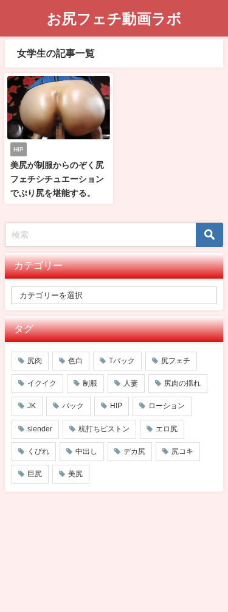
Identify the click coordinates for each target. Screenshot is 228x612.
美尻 (75, 474)
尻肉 (34, 360)
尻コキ (182, 451)
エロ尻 (167, 429)
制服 (90, 383)
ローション (166, 405)
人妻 (130, 383)
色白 (75, 360)
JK (31, 405)
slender (39, 429)
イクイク (42, 383)
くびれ (38, 451)
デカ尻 (134, 451)
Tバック (122, 360)
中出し (86, 451)
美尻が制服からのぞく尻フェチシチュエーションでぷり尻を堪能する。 (57, 179)
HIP (116, 405)
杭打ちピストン (104, 429)
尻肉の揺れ (182, 383)
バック (73, 405)
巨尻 (34, 474)
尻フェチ (175, 360)
